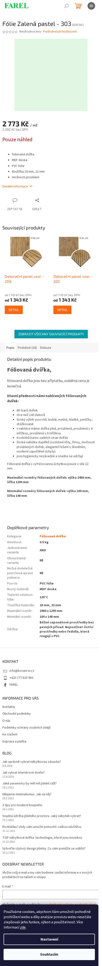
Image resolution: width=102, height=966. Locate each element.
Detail (14, 310)
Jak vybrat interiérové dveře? (23, 773)
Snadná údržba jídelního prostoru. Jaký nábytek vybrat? (41, 816)
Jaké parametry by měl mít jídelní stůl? (29, 783)
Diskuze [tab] (45, 347)
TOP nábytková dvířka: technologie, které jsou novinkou (42, 838)
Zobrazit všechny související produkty (51, 334)
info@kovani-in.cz (21, 670)
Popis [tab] (10, 347)
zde (23, 927)
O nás (6, 721)
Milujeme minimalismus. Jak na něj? (26, 794)
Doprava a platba (14, 741)
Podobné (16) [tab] (27, 347)
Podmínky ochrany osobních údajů (26, 728)
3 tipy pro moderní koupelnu (22, 805)
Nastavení (49, 939)
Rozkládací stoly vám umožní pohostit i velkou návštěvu (41, 827)
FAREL (13, 684)
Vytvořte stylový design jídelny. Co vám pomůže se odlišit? (44, 848)
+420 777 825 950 (21, 678)
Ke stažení (9, 734)
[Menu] (91, 6)
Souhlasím (49, 954)
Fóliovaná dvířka (53, 536)
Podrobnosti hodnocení (60, 31)
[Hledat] (66, 6)
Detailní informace (15, 186)
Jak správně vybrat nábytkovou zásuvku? (31, 762)
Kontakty (8, 707)
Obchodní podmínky (16, 714)
